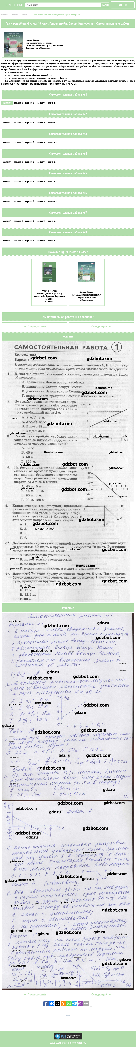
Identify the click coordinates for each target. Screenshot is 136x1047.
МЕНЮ (122, 5)
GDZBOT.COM (13, 5)
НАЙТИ (105, 4)
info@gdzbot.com (77, 1042)
